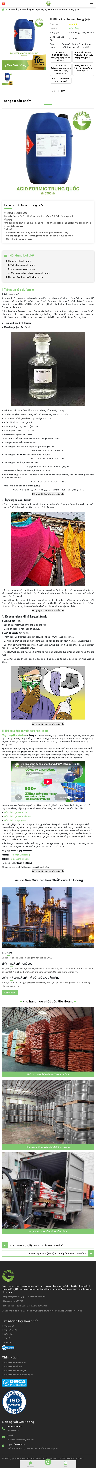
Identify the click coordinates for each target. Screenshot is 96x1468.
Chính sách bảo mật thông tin (18, 1374)
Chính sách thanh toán (15, 1362)
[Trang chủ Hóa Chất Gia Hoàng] (48, 3)
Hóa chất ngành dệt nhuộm (33, 9)
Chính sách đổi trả (13, 1366)
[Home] (3, 9)
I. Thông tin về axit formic (18, 261)
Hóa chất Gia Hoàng (20, 854)
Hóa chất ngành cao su (15, 812)
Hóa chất (13, 9)
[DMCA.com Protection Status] (14, 1382)
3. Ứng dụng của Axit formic (21, 269)
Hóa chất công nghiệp (15, 820)
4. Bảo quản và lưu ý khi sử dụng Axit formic (29, 273)
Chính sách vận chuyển (15, 1370)
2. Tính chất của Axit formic (21, 265)
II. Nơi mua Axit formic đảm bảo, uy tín (24, 277)
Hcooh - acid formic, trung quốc (64, 9)
